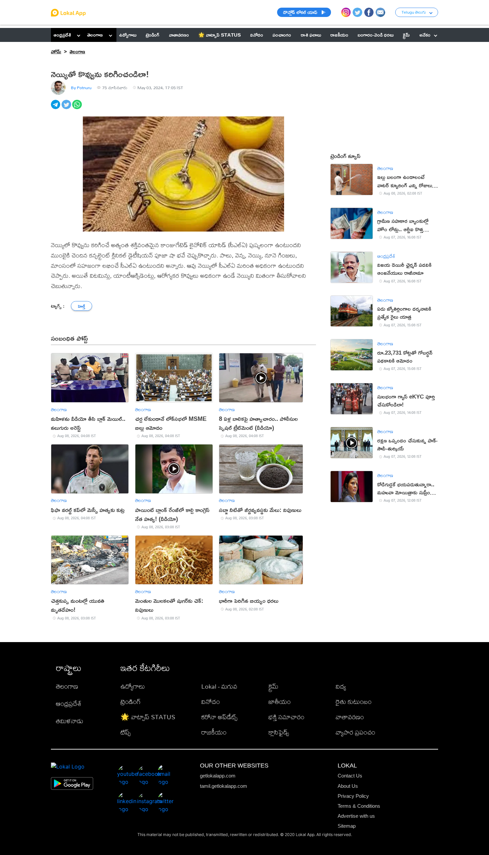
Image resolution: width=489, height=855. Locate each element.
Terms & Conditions (359, 806)
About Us (348, 786)
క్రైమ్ (273, 686)
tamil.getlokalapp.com (223, 786)
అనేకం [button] (424, 35)
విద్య (341, 686)
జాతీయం (279, 701)
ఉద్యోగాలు (132, 686)
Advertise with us (356, 816)
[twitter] (67, 108)
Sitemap (347, 826)
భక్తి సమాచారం (286, 716)
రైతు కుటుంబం (354, 701)
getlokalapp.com (218, 775)
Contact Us (350, 775)
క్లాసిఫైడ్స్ (278, 732)
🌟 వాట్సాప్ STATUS (147, 716)
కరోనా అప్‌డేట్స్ (219, 716)
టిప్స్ (125, 732)
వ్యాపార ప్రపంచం (355, 732)
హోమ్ (56, 51)
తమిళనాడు (69, 720)
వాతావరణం (350, 716)
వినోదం (210, 701)
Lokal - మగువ (219, 686)
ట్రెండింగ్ (130, 701)
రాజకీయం (214, 732)
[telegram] (56, 108)
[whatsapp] (77, 108)
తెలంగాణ (95, 35)
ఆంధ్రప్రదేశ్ (62, 35)
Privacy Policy (353, 796)
